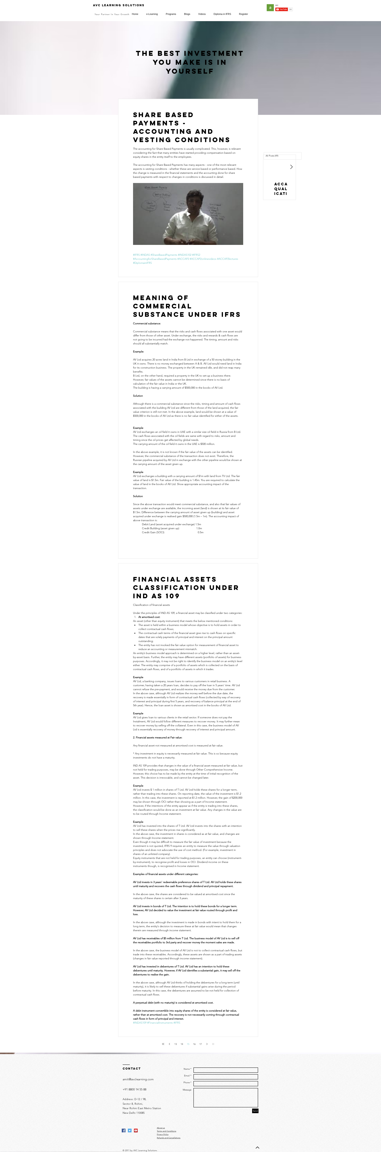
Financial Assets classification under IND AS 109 (186, 587)
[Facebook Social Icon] (123, 1130)
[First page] (163, 1044)
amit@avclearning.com (138, 1079)
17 (200, 1044)
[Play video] (188, 214)
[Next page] (207, 1044)
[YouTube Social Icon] (136, 1130)
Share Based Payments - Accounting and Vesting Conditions (182, 127)
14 (182, 1044)
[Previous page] (169, 1044)
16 (194, 1044)
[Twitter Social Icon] (130, 1130)
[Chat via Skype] (155, 1130)
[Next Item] (291, 167)
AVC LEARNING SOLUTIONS (119, 5)
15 (188, 1044)
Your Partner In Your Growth (112, 14)
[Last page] (213, 1044)
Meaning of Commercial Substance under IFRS (187, 306)
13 (175, 1044)
